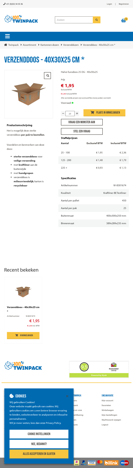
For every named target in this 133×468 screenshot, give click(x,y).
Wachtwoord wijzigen (111, 419)
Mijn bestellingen (109, 415)
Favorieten (106, 405)
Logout (105, 424)
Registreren (124, 4)
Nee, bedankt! (39, 444)
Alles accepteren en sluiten (39, 454)
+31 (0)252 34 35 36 (14, 4)
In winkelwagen (26, 335)
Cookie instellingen (39, 434)
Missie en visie (75, 410)
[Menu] (7, 36)
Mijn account (107, 400)
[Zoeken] (96, 19)
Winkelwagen (108, 410)
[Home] (27, 19)
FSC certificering (76, 415)
